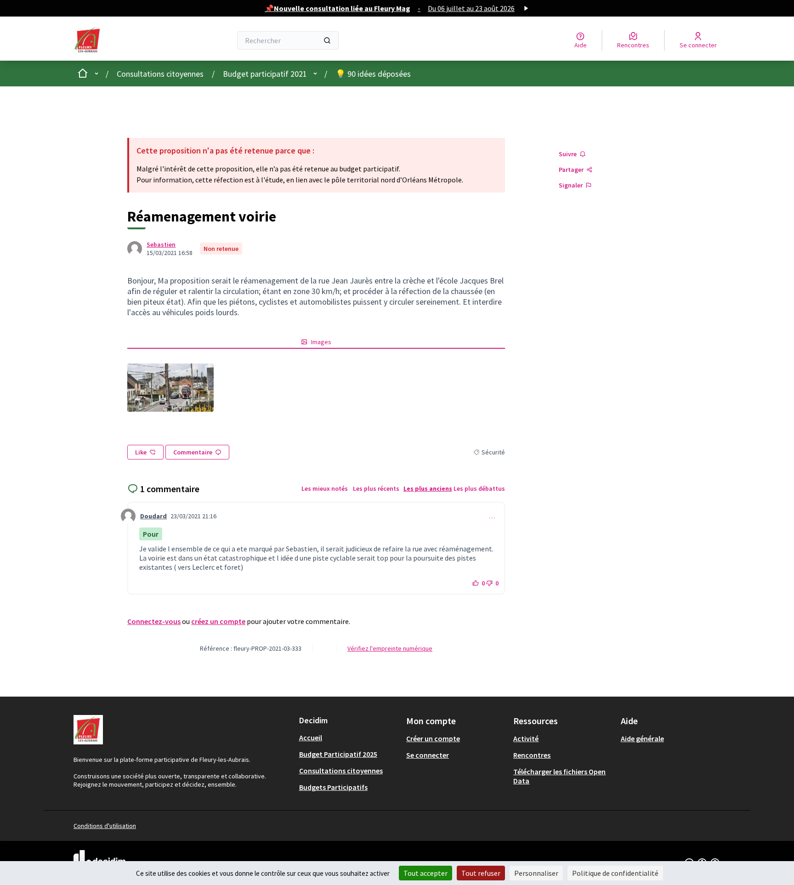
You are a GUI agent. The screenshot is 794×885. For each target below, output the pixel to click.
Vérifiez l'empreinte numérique (389, 648)
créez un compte (218, 621)
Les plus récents (376, 488)
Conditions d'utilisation (105, 826)
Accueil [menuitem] (310, 737)
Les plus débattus (479, 488)
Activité (526, 738)
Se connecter (427, 755)
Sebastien (161, 244)
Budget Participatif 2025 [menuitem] (338, 754)
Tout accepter (425, 873)
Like (141, 452)
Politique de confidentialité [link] (615, 873)
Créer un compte (433, 738)
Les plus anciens (427, 488)
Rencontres (531, 755)
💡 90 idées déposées (373, 73)
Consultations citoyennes (160, 73)
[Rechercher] (327, 40)
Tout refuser (480, 873)
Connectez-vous (154, 621)
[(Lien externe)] (170, 387)
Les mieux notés (324, 488)
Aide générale (642, 738)
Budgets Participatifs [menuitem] (333, 787)
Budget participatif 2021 (265, 73)
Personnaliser (536, 873)
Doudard (153, 516)
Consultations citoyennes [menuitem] (341, 770)
